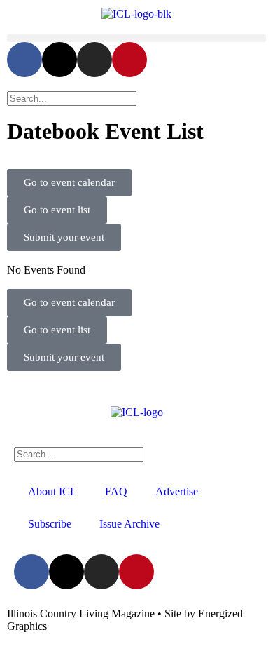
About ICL (52, 491)
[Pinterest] (129, 59)
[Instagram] (94, 59)
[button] (136, 38)
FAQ (116, 491)
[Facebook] (24, 59)
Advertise (176, 491)
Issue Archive (129, 524)
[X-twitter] (59, 59)
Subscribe (49, 524)
